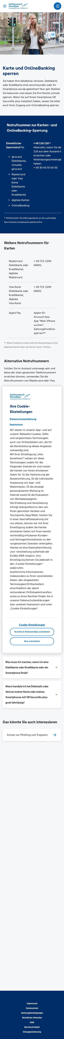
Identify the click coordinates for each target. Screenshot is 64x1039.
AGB (32, 1022)
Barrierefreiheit (32, 1027)
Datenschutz (32, 1008)
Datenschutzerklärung (23, 419)
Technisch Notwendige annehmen (32, 631)
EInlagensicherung (32, 1032)
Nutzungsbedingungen (32, 1013)
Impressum (32, 1003)
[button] (32, 667)
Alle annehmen (32, 641)
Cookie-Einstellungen (32, 624)
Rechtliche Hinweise (32, 1017)
